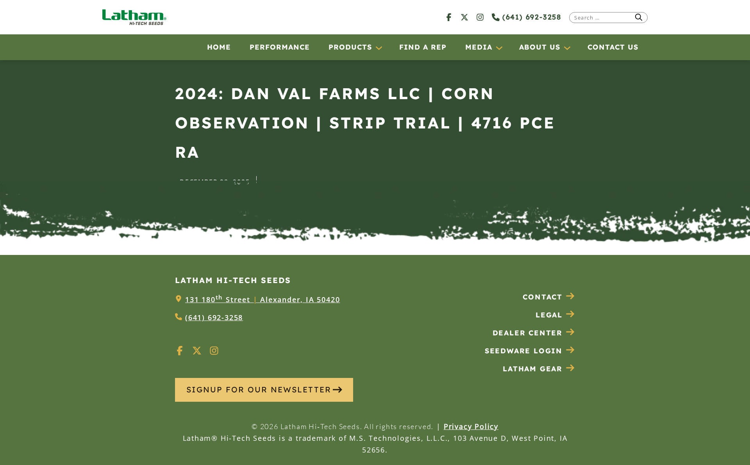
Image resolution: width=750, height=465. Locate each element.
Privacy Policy (471, 426)
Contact (542, 296)
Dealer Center (527, 332)
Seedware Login (523, 350)
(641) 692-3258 (530, 16)
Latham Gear (532, 368)
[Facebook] (449, 16)
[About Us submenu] (567, 48)
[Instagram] (480, 16)
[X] (464, 16)
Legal (549, 314)
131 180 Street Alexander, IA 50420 (262, 299)
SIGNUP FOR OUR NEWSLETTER (258, 389)
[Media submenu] (499, 48)
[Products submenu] (378, 48)
